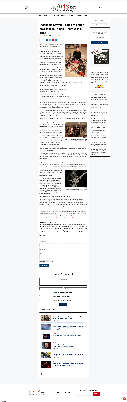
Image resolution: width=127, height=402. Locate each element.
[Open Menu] (26, 7)
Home (39, 15)
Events (56, 15)
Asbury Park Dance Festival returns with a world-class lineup (99, 144)
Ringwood (45, 374)
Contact (86, 15)
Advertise (78, 15)
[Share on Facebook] (47, 40)
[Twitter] (99, 7)
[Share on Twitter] (50, 40)
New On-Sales (47, 15)
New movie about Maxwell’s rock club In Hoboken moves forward (98, 137)
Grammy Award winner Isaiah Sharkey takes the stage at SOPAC (99, 114)
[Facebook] (97, 7)
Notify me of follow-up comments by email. (63, 296)
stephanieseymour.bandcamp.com (72, 217)
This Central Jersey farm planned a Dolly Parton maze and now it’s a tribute (99, 106)
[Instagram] (101, 7)
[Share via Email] (56, 40)
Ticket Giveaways (67, 15)
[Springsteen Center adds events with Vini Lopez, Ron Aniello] (46, 336)
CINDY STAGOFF (47, 35)
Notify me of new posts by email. (63, 300)
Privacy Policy (3, 401)
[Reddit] (69, 392)
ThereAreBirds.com (57, 217)
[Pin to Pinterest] (53, 40)
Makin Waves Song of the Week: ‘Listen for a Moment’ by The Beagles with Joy (99, 99)
